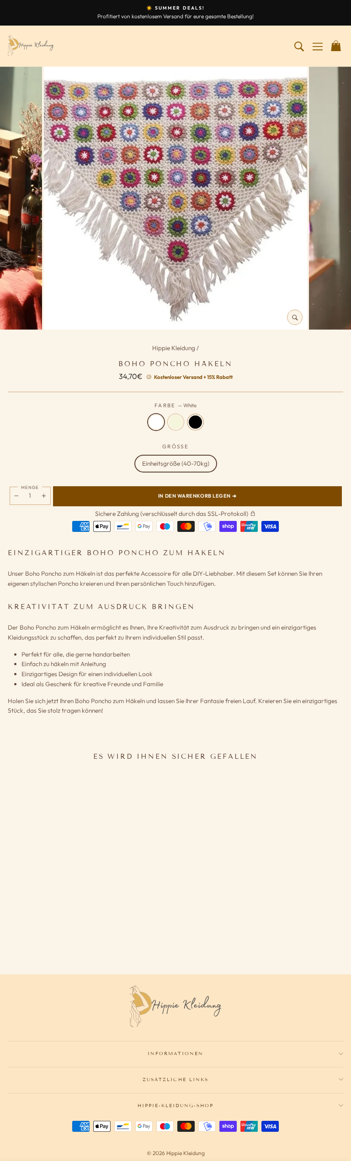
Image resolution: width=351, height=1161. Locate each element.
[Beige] (72, 941)
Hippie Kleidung (174, 348)
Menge (30, 487)
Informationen (175, 1053)
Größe (175, 446)
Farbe (175, 405)
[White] (60, 941)
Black (195, 422)
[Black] (84, 941)
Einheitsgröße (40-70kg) (175, 463)
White (156, 422)
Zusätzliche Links (175, 1079)
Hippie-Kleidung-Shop (176, 1105)
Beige (176, 422)
